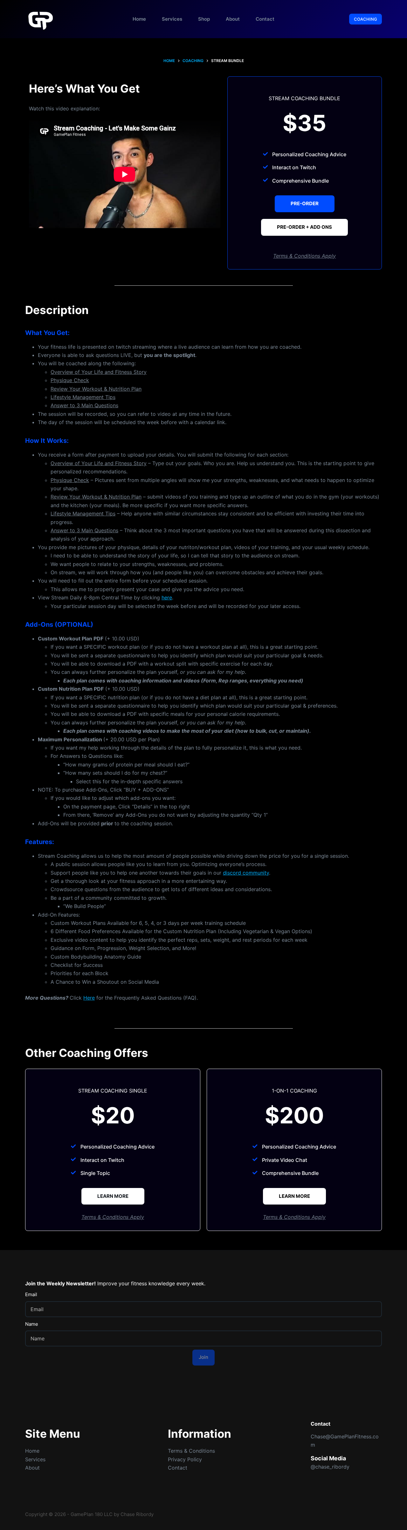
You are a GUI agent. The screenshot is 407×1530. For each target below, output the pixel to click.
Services (172, 19)
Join (203, 1357)
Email (31, 1294)
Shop (204, 19)
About (233, 19)
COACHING (365, 19)
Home (139, 19)
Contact (265, 19)
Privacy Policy (185, 1459)
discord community (246, 873)
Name (31, 1324)
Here (89, 998)
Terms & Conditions (191, 1451)
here (167, 597)
